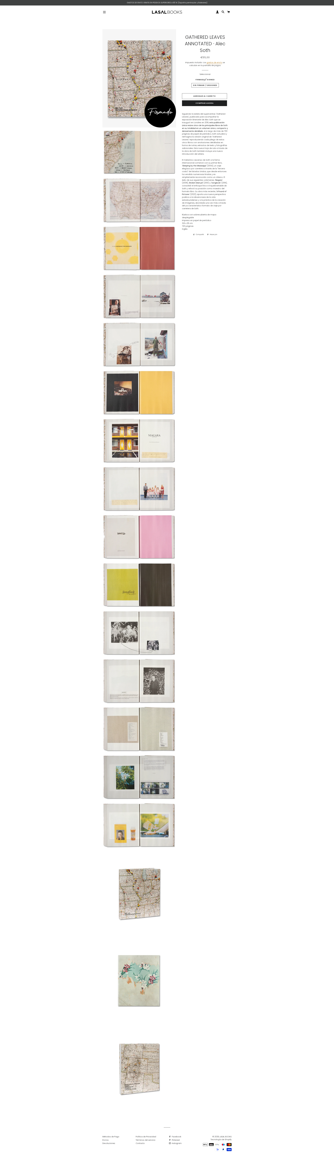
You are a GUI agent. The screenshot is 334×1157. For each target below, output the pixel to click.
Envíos (105, 1140)
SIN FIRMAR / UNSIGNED (205, 85)
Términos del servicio (145, 1140)
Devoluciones (108, 1143)
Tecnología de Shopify (221, 1139)
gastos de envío (214, 62)
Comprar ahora (204, 103)
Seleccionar (205, 74)
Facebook (176, 1136)
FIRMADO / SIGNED (205, 79)
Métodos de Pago (110, 1136)
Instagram (176, 1143)
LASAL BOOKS (226, 1136)
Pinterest (175, 1140)
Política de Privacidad (146, 1136)
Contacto (140, 1143)
